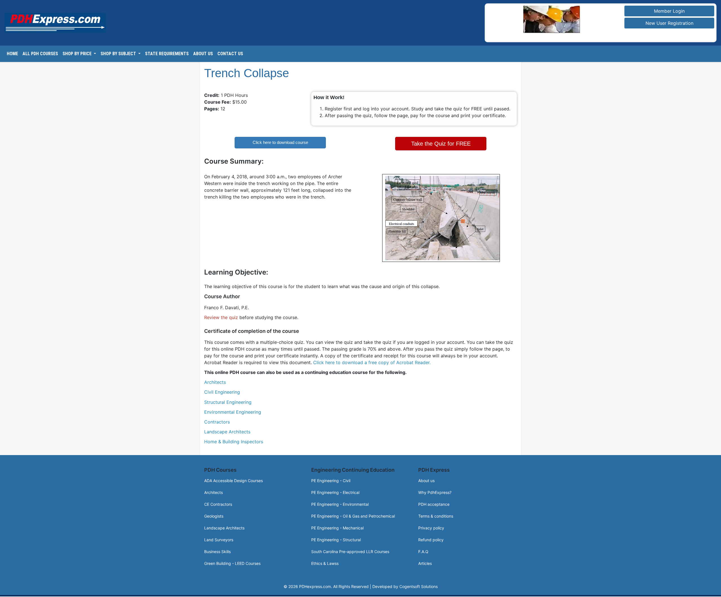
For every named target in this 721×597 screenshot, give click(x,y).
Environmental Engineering (232, 410)
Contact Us (230, 53)
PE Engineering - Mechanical (337, 525)
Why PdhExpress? (434, 490)
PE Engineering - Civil (330, 478)
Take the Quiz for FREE (441, 142)
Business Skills (217, 549)
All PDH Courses (40, 53)
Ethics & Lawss (325, 561)
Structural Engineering (228, 400)
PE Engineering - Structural (336, 537)
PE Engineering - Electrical (335, 490)
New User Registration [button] (669, 23)
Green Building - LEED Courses (232, 561)
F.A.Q (423, 549)
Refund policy (431, 537)
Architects (215, 380)
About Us (203, 53)
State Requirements (167, 53)
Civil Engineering (222, 390)
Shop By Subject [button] (119, 53)
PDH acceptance (433, 502)
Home (12, 53)
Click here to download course (280, 142)
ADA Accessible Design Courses (233, 478)
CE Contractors (218, 502)
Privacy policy (431, 525)
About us (426, 478)
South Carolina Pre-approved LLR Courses (350, 549)
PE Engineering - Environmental (340, 502)
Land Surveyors (218, 537)
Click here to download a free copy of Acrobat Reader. (372, 360)
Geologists (213, 513)
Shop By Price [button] (78, 53)
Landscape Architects (227, 430)
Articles (425, 561)
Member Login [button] (669, 11)
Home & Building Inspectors (233, 439)
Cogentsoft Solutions (418, 584)
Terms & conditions (435, 513)
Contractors (217, 420)
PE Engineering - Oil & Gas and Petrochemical (353, 513)
